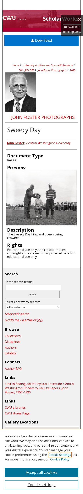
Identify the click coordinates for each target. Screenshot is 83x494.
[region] (41, 461)
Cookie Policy (59, 459)
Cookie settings (59, 455)
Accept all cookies (41, 472)
